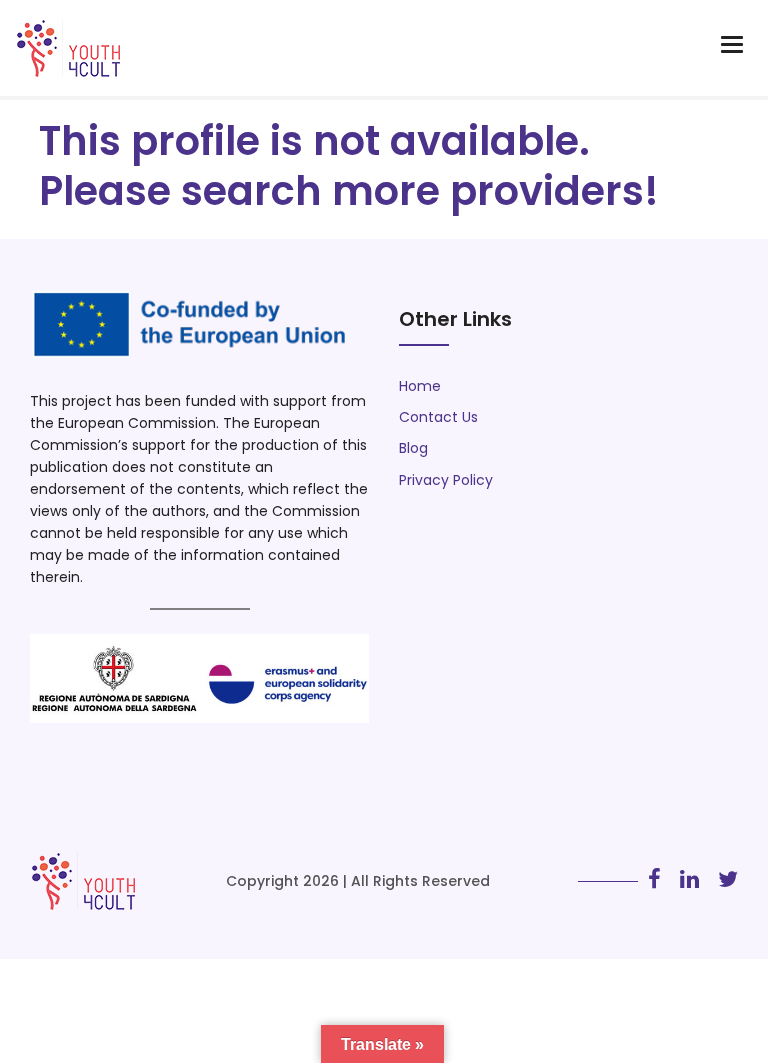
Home (420, 386)
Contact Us (438, 417)
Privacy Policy (446, 480)
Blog (413, 448)
